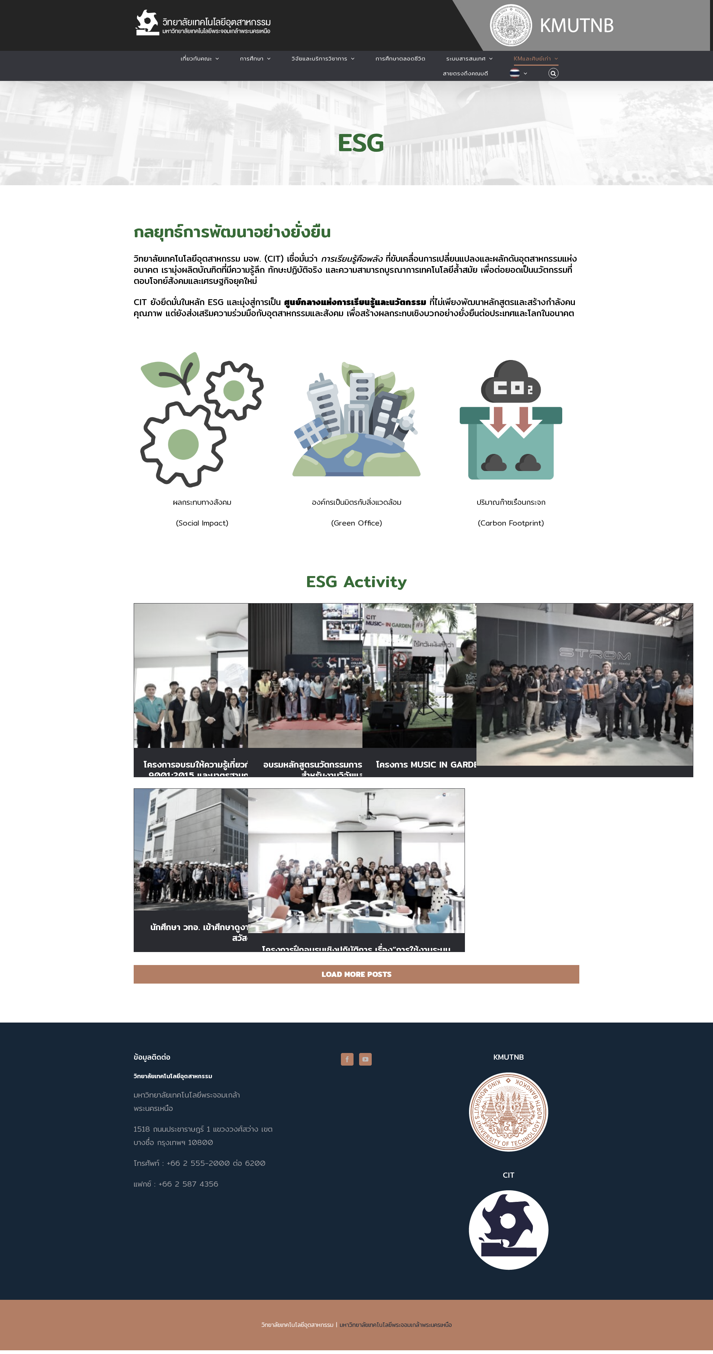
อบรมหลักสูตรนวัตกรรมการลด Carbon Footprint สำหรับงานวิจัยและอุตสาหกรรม (356, 665)
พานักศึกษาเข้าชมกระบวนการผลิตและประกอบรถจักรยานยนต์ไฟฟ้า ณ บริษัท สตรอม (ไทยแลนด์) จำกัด (584, 674)
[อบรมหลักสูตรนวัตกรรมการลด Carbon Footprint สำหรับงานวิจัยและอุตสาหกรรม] (356, 676)
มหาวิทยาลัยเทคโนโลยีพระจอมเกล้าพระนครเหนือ (396, 1325)
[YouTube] (365, 1059)
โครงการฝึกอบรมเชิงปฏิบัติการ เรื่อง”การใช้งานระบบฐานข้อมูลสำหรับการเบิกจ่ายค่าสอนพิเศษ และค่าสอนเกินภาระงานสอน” (356, 850)
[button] (553, 73)
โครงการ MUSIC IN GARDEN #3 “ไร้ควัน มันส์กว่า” (470, 669)
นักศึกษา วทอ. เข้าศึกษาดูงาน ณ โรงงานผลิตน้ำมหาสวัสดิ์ (242, 843)
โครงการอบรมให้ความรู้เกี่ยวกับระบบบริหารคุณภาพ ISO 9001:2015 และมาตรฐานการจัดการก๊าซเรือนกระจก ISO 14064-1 (242, 665)
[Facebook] (347, 1059)
